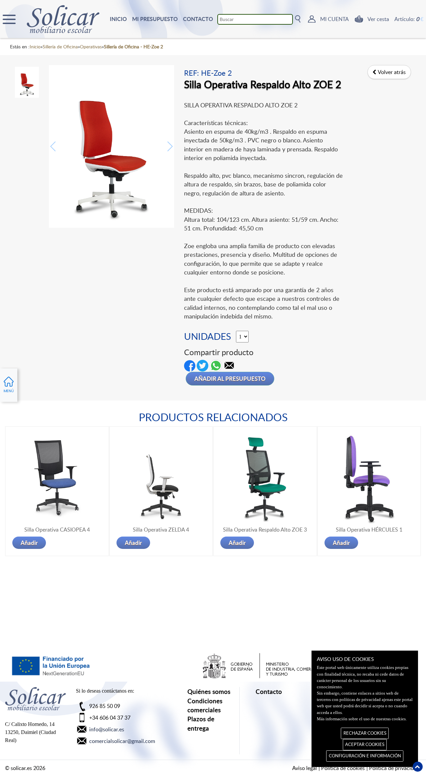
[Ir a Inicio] (35, 702)
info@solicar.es (106, 729)
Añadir (29, 543)
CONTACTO (198, 19)
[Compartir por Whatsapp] (216, 365)
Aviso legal (304, 768)
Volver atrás (392, 72)
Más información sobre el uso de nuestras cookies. (362, 719)
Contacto (269, 691)
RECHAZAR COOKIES (364, 733)
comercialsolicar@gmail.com (122, 741)
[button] (229, 365)
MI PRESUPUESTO (155, 19)
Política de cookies (343, 768)
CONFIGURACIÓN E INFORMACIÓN (365, 756)
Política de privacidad (394, 768)
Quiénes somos (208, 691)
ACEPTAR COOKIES (364, 744)
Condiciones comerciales (204, 705)
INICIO (118, 19)
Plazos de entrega (200, 723)
